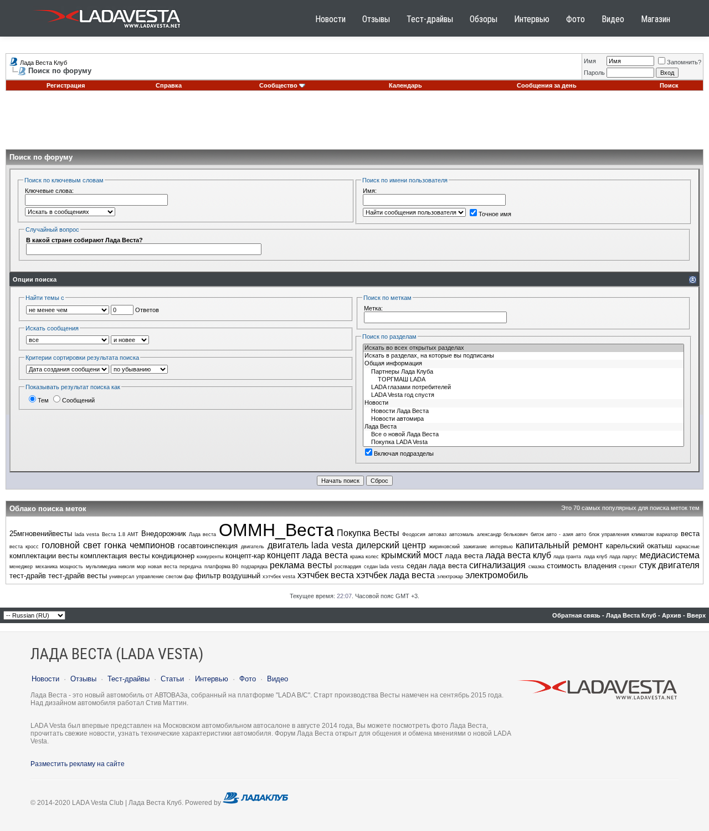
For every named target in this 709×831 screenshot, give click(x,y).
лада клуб (595, 556)
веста (690, 533)
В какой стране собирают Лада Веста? (84, 240)
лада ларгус (623, 556)
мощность (71, 566)
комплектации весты (43, 556)
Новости (330, 19)
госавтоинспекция (208, 546)
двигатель (252, 546)
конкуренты (210, 556)
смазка (536, 566)
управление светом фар (164, 576)
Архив (671, 615)
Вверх (696, 615)
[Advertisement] (354, 124)
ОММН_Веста (276, 530)
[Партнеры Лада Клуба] (523, 372)
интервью (501, 546)
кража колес (364, 556)
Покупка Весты (368, 533)
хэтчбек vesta (279, 576)
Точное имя (495, 214)
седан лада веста (437, 566)
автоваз (437, 534)
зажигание (475, 546)
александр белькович (502, 534)
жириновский (444, 546)
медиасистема (670, 555)
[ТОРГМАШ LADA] (523, 380)
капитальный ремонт (559, 545)
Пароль (594, 72)
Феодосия (413, 534)
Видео (613, 19)
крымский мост (412, 555)
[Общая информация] (523, 364)
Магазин (655, 19)
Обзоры (483, 19)
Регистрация (66, 85)
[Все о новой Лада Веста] (523, 435)
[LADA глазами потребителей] (523, 387)
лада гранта (567, 556)
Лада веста (202, 534)
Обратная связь (576, 615)
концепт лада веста (307, 555)
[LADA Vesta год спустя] (523, 395)
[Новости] (523, 403)
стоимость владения (581, 566)
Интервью (531, 19)
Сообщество (278, 85)
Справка (169, 85)
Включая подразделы (404, 453)
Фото (575, 19)
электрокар (450, 576)
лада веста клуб (518, 555)
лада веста (463, 556)
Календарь (405, 85)
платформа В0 (221, 566)
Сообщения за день (547, 85)
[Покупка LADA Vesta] (523, 442)
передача (190, 566)
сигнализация (497, 565)
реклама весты (301, 565)
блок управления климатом (621, 534)
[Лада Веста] (523, 427)
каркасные (687, 546)
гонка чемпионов (139, 545)
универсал (121, 576)
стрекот (627, 566)
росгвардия (348, 566)
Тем (43, 400)
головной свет (71, 545)
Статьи (172, 679)
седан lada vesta (384, 566)
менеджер (21, 566)
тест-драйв (27, 576)
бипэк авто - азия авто (558, 534)
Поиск (669, 85)
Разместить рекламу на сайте (77, 764)
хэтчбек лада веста (395, 575)
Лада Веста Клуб (43, 62)
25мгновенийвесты (40, 533)
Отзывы (376, 19)
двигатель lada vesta (310, 545)
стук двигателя (669, 565)
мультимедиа (101, 566)
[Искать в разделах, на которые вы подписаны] (523, 356)
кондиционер (173, 556)
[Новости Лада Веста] (523, 411)
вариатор (667, 534)
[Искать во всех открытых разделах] (523, 348)
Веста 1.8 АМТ (120, 534)
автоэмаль (461, 534)
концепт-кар (245, 556)
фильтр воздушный (228, 576)
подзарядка (254, 566)
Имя (590, 61)
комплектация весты (114, 556)
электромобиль (496, 575)
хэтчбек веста (325, 575)
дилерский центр (391, 545)
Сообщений (78, 400)
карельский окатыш (639, 546)
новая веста (162, 566)
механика (46, 566)
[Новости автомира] (523, 419)
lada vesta (87, 534)
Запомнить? (684, 62)
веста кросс (24, 546)
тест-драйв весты (77, 576)
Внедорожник (163, 533)
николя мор (132, 566)
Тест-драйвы (430, 19)
